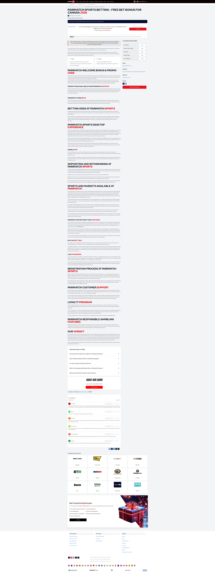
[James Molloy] (69, 16)
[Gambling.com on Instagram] (76, 560)
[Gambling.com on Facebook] (74, 560)
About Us (123, 536)
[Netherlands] (115, 565)
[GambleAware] (93, 570)
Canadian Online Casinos (100, 536)
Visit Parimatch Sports (135, 87)
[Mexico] (113, 565)
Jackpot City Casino (73, 543)
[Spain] (129, 565)
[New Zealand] (118, 565)
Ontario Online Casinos (73, 538)
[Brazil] (82, 565)
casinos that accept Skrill (76, 174)
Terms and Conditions (94, 561)
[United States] (135, 565)
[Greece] (96, 565)
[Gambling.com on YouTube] (71, 560)
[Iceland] (99, 565)
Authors (123, 538)
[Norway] (121, 565)
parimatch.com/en (126, 77)
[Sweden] (132, 565)
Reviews (82, 6)
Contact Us (124, 543)
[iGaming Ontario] (72, 570)
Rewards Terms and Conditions (127, 552)
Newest (117, 400)
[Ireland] (107, 565)
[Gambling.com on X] (69, 560)
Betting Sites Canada (76, 6)
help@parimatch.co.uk (127, 65)
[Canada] (85, 565)
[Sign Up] (134, 2)
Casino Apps (98, 538)
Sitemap (123, 549)
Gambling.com (70, 6)
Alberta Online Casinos (73, 536)
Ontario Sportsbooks (109, 43)
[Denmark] (91, 565)
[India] (104, 565)
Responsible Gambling (125, 547)
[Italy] (110, 565)
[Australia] (71, 565)
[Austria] (74, 565)
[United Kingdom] (69, 565)
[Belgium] (77, 565)
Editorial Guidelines (125, 540)
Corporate (124, 545)
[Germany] (93, 565)
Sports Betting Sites (99, 540)
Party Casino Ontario (73, 545)
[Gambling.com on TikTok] (78, 560)
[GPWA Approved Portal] (145, 570)
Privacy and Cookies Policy (105, 561)
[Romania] (126, 565)
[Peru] (124, 565)
